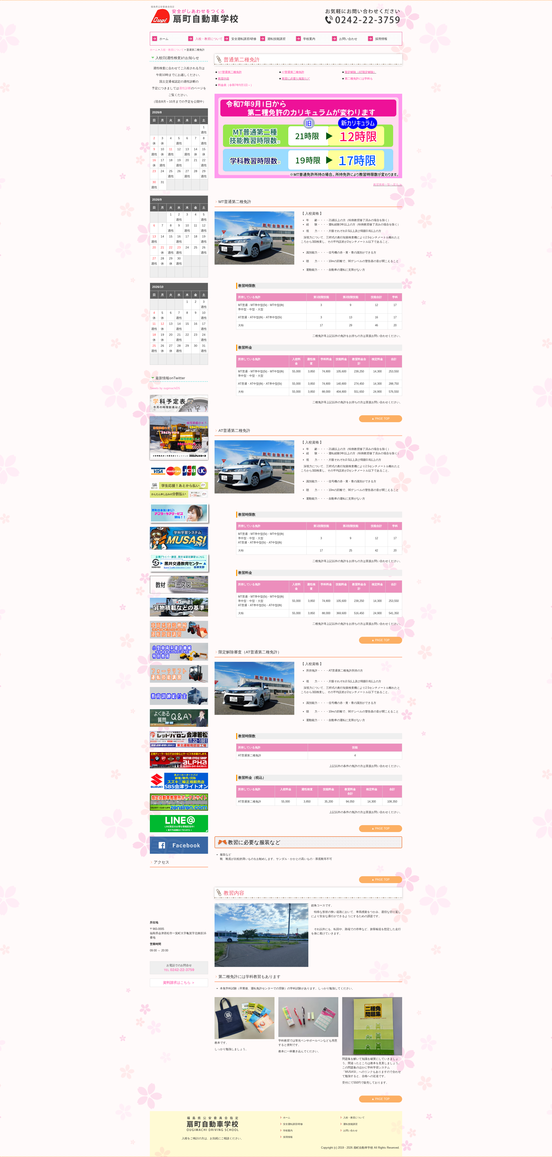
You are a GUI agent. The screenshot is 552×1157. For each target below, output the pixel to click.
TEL (179, 970)
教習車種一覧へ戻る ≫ (387, 184)
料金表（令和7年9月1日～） (236, 85)
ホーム (163, 39)
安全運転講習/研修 (243, 39)
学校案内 (309, 39)
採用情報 (381, 39)
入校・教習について (208, 39)
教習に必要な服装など (296, 78)
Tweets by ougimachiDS (165, 388)
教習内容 (223, 78)
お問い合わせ (348, 39)
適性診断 (185, 88)
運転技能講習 (276, 39)
